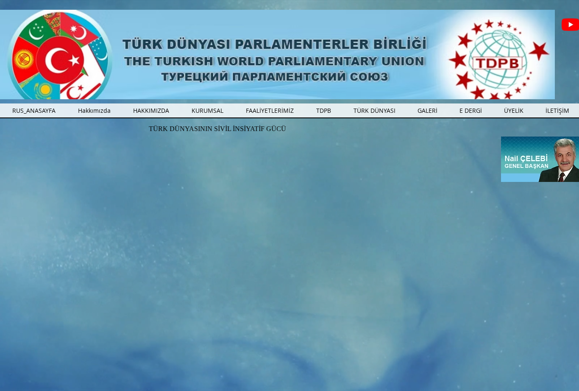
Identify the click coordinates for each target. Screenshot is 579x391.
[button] (270, 110)
